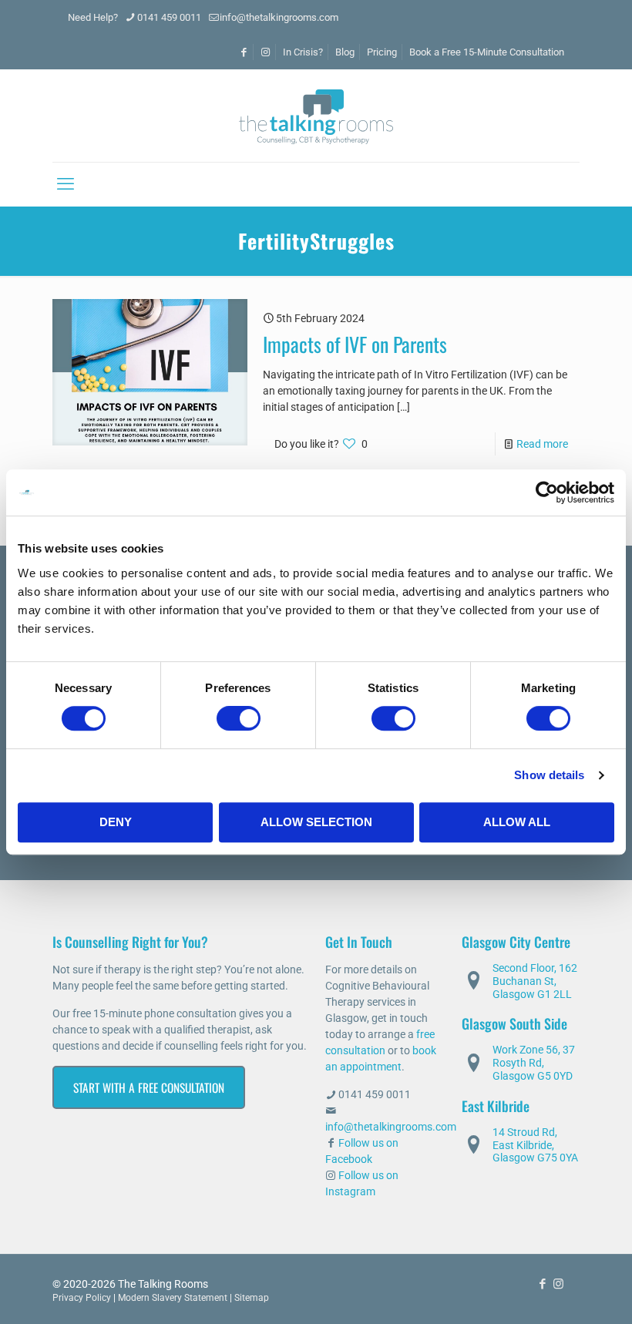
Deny (115, 821)
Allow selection (316, 821)
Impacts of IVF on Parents (355, 344)
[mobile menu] (65, 184)
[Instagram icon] (558, 1284)
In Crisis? (303, 52)
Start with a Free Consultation (148, 1087)
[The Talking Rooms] (316, 115)
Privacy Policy (81, 1297)
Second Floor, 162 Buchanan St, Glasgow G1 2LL (534, 981)
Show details (549, 774)
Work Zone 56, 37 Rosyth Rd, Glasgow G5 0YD (533, 1062)
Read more (542, 444)
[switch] (239, 718)
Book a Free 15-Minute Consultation (486, 52)
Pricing (382, 52)
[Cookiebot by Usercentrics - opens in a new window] (546, 492)
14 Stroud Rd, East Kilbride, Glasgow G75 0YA (535, 1145)
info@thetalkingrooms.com (279, 17)
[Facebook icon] (542, 1284)
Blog (345, 52)
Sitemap (251, 1297)
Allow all (516, 821)
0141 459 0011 (169, 17)
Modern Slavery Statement (172, 1297)
